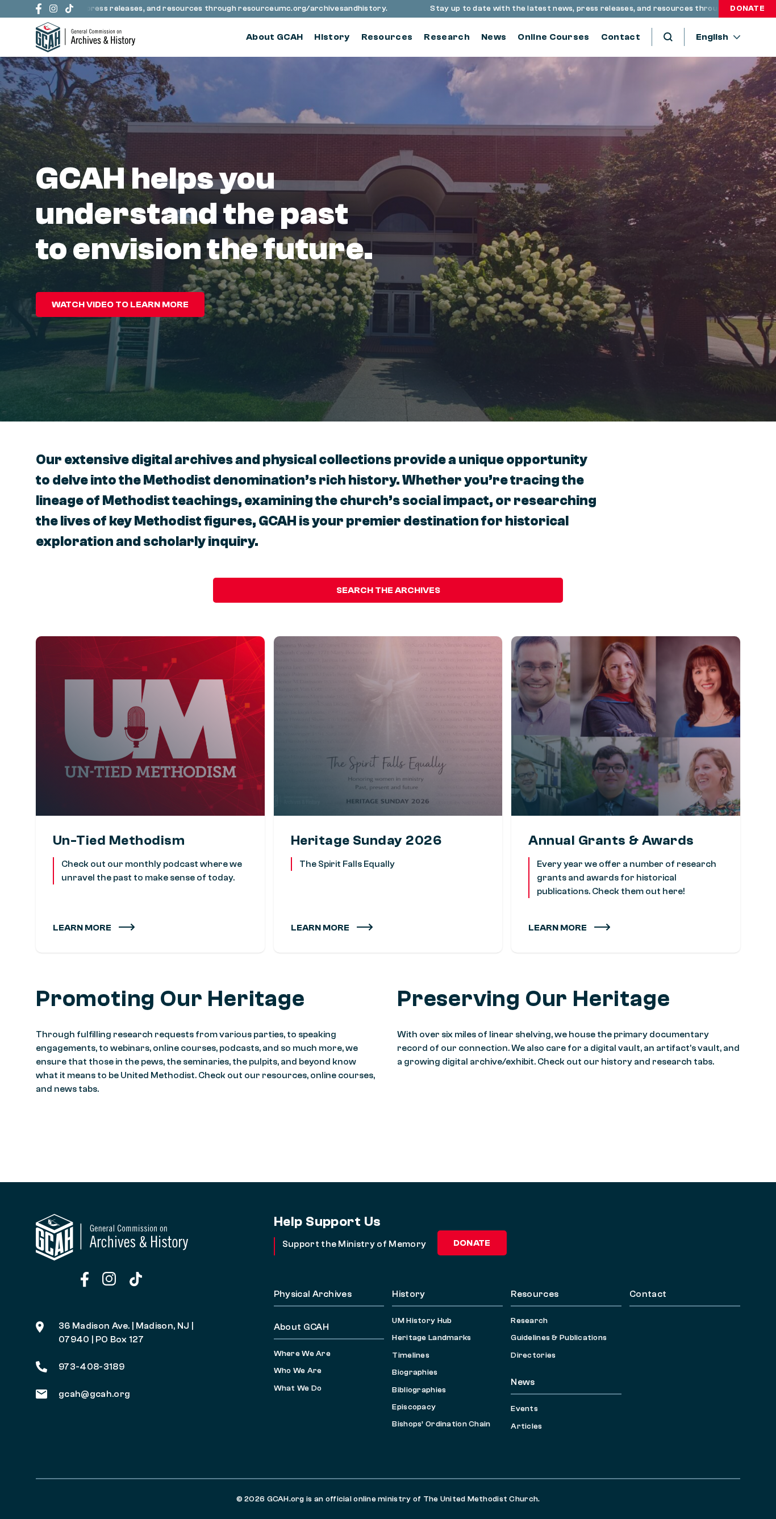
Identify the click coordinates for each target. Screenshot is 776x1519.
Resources (387, 37)
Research (447, 37)
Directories (533, 1355)
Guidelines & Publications (559, 1337)
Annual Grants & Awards (611, 840)
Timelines (410, 1355)
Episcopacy (414, 1407)
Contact (620, 37)
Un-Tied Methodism (119, 840)
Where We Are (302, 1353)
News (493, 37)
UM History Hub (422, 1320)
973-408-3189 (91, 1367)
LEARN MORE (321, 928)
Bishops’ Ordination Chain (441, 1424)
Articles (526, 1426)
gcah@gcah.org (94, 1394)
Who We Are (298, 1370)
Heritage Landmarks (431, 1337)
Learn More (83, 928)
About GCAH (274, 37)
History (331, 37)
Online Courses (553, 37)
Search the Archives (388, 590)
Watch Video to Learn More (120, 304)
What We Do (298, 1388)
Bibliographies (419, 1390)
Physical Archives (313, 1294)
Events (524, 1408)
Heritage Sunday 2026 (366, 840)
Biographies (414, 1372)
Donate (747, 8)
